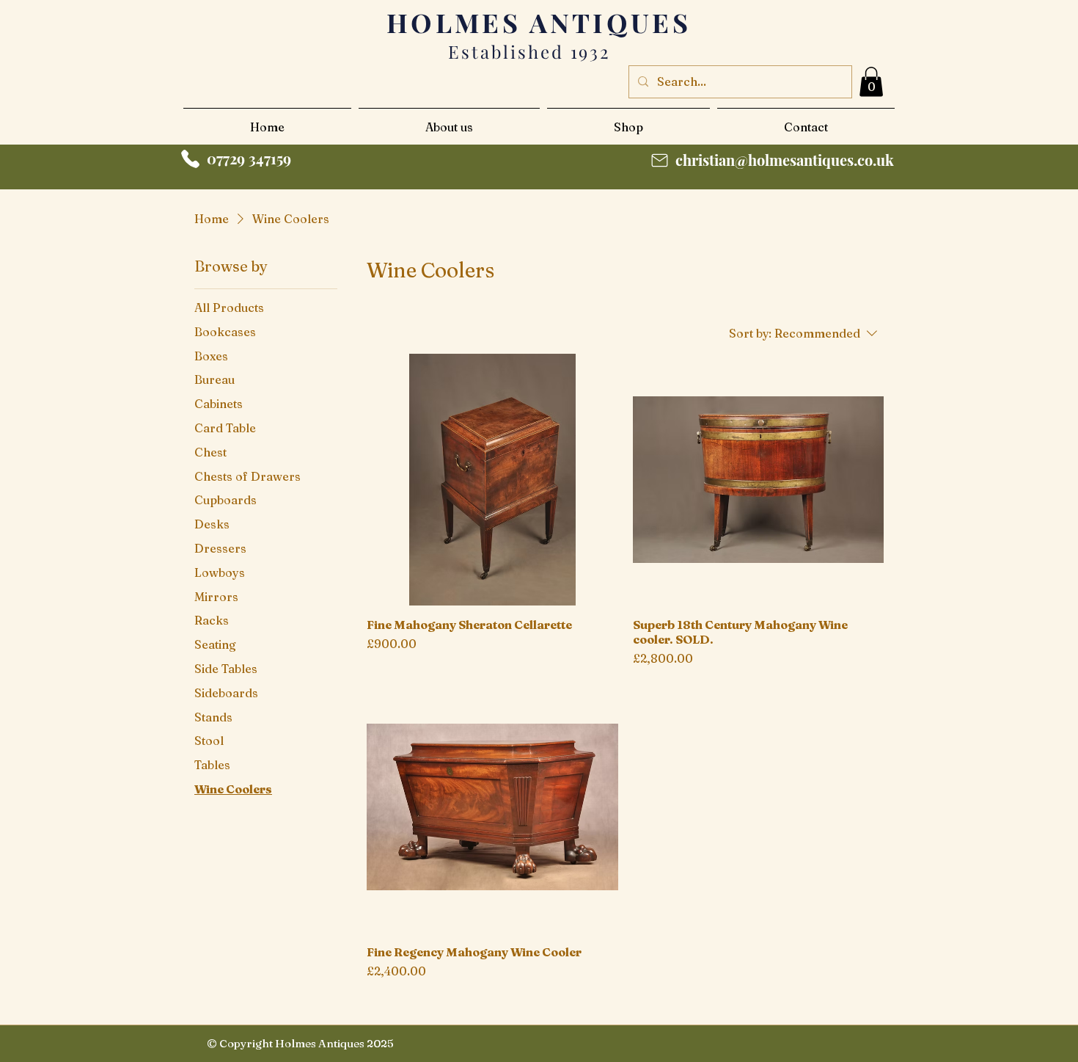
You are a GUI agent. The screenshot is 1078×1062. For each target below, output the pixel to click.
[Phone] (189, 159)
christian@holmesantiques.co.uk (784, 160)
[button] (871, 82)
